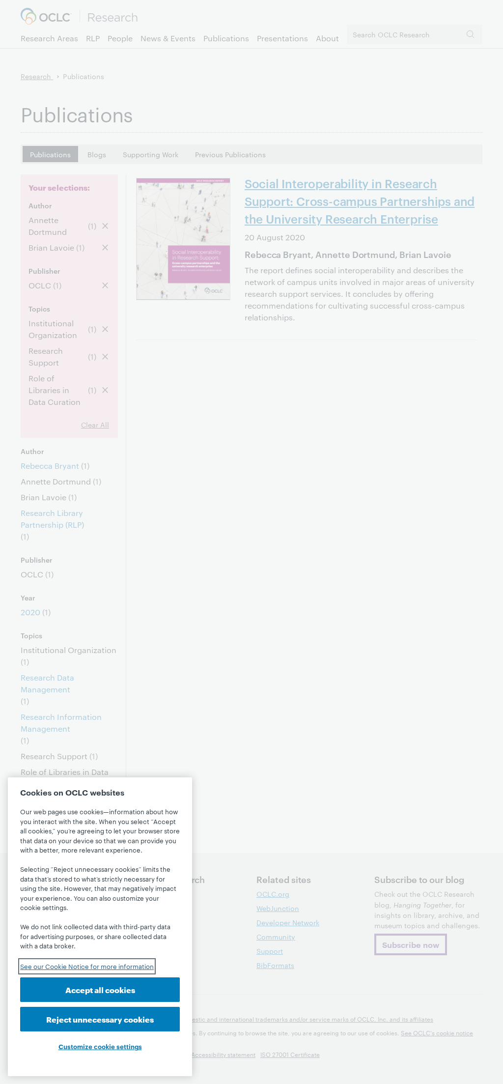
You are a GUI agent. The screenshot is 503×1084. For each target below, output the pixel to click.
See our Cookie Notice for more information (87, 966)
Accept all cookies (100, 989)
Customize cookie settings (100, 1046)
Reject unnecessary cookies (100, 1019)
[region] (100, 926)
